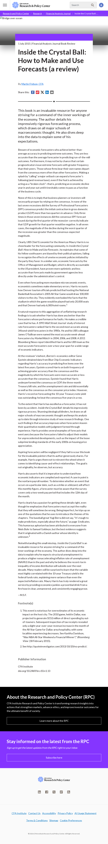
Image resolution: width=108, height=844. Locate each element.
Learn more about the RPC (54, 720)
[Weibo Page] (61, 792)
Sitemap (53, 820)
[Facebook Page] (46, 792)
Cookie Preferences (71, 820)
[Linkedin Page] (39, 792)
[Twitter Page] (54, 792)
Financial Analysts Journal (58, 13)
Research (37, 13)
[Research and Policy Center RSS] (68, 792)
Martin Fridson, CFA (32, 83)
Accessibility (49, 813)
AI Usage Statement (85, 813)
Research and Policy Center (16, 13)
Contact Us (34, 813)
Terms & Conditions (37, 820)
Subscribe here (54, 757)
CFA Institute (19, 813)
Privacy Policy (65, 813)
